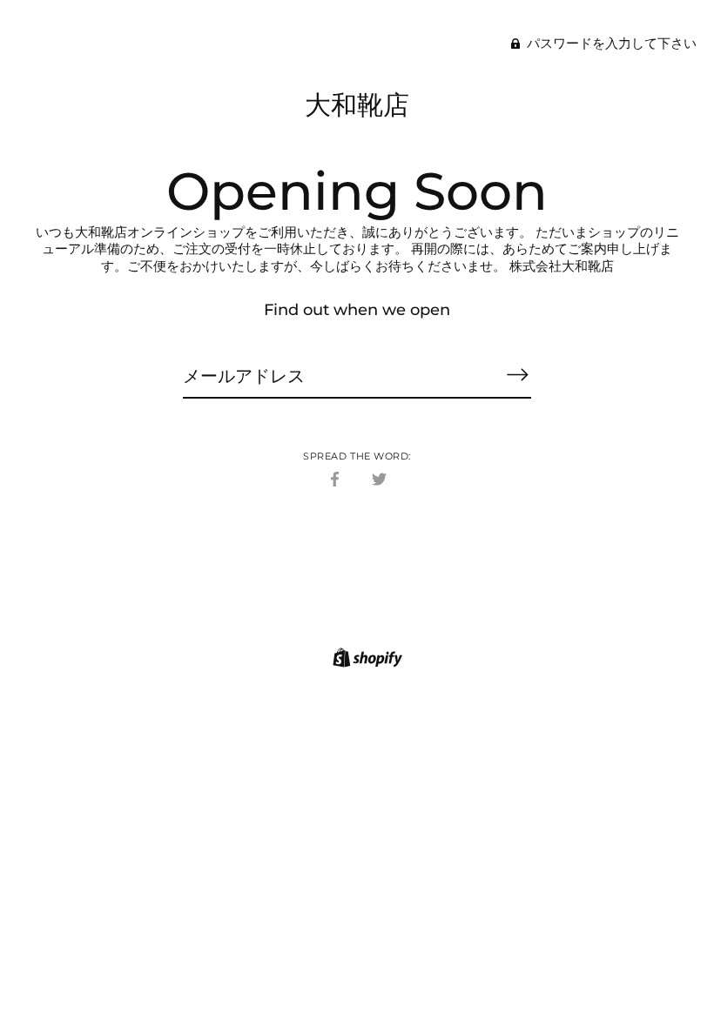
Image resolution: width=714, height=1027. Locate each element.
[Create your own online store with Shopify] (365, 660)
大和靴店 (357, 105)
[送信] (517, 375)
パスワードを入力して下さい (610, 43)
